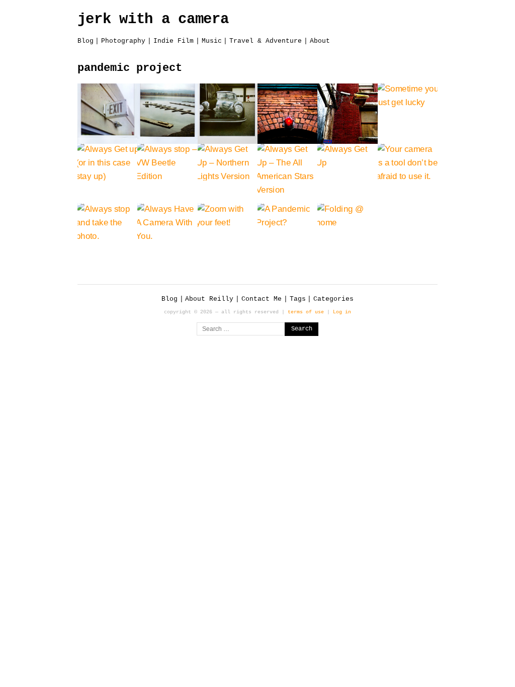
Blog (85, 41)
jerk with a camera (153, 19)
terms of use (306, 312)
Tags (298, 299)
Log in (342, 312)
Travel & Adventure (265, 41)
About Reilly (209, 299)
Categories (333, 299)
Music (212, 41)
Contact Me (261, 299)
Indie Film (173, 41)
